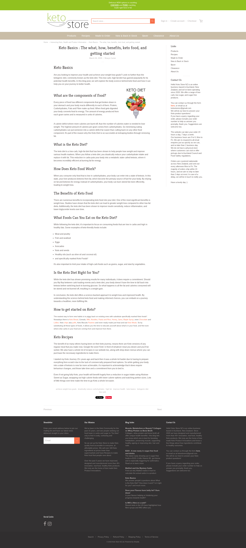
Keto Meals (132, 323)
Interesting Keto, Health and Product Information (68, 42)
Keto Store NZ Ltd (118, 542)
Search (91, 537)
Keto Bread (73, 319)
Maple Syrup (128, 319)
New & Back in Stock (126, 35)
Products (71, 35)
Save (109, 397)
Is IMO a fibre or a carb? (135, 503)
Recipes (86, 35)
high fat (109, 389)
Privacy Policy (103, 537)
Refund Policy (118, 537)
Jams (120, 319)
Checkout (192, 21)
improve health (119, 389)
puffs (74, 323)
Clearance (158, 35)
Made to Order (102, 35)
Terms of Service (151, 537)
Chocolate (143, 319)
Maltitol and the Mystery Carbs (138, 468)
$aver (145, 35)
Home (46, 42)
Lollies (56, 323)
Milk (88, 319)
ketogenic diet (142, 389)
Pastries (91, 323)
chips (66, 323)
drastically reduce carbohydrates (91, 389)
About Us (174, 35)
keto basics (131, 389)
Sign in (164, 21)
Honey (114, 319)
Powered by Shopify (132, 542)
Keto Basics (130, 478)
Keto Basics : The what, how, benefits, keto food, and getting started (114, 42)
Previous (48, 409)
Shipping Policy (134, 537)
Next (159, 409)
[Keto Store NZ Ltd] (67, 21)
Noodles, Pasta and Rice (101, 319)
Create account (177, 21)
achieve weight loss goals (66, 389)
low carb (102, 392)
